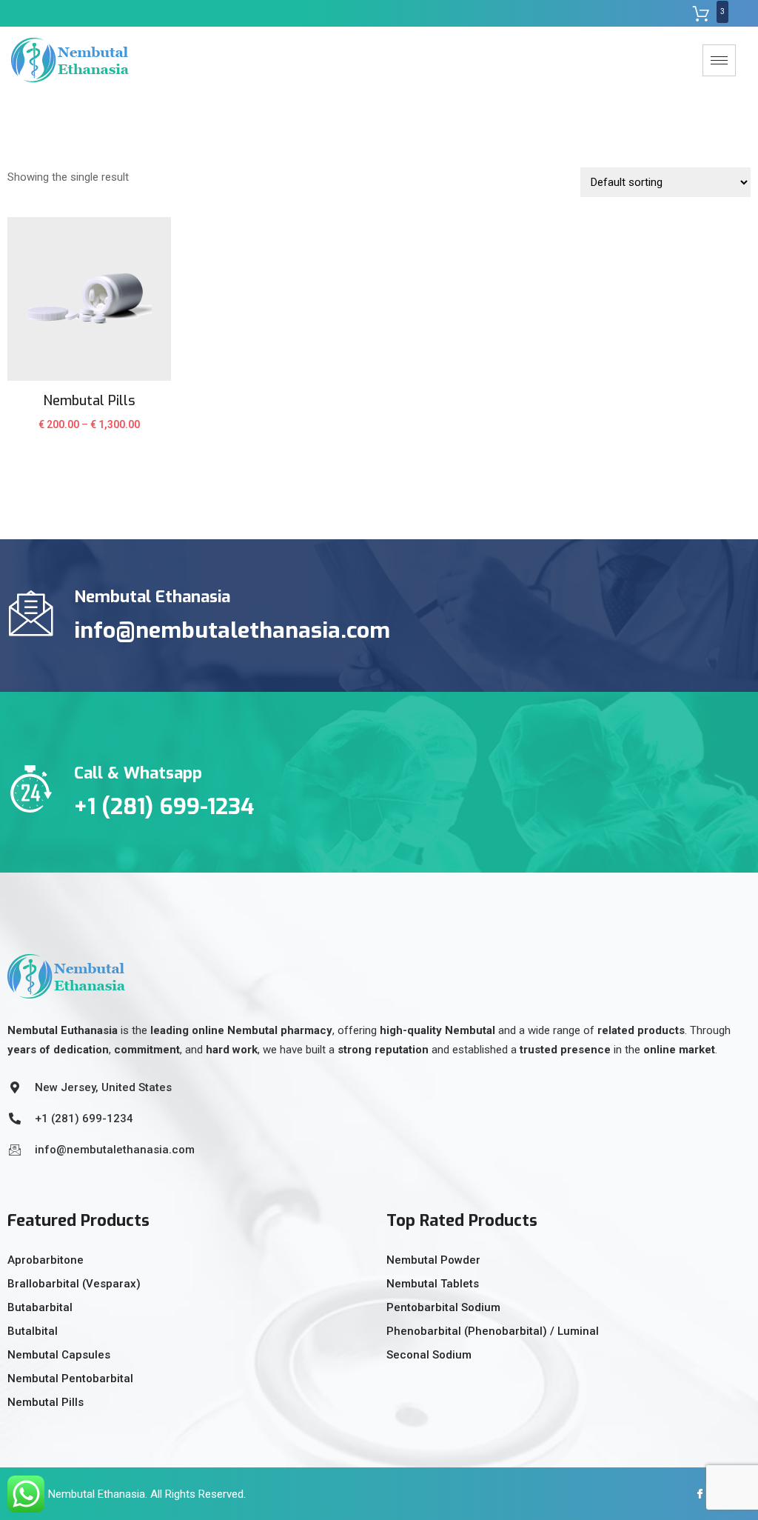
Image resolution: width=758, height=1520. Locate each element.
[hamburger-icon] (719, 60)
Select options (89, 433)
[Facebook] (695, 1494)
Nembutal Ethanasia (96, 1494)
